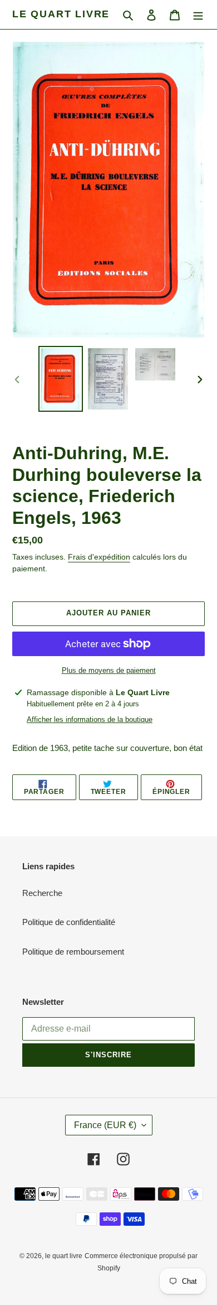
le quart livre (61, 14)
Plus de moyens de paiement (109, 670)
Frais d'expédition (99, 556)
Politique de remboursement (73, 951)
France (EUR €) (105, 1125)
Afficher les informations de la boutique (89, 719)
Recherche (42, 893)
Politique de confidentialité (68, 922)
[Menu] (198, 15)
